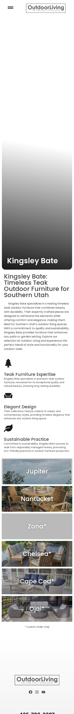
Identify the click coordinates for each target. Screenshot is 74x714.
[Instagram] (37, 692)
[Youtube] (43, 692)
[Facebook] (30, 692)
